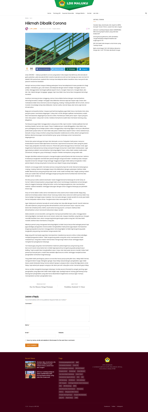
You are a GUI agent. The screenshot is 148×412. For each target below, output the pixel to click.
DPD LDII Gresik (80, 368)
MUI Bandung (67, 386)
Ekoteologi (72, 371)
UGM (76, 397)
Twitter (113, 406)
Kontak (89, 13)
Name (27, 325)
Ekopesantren (63, 371)
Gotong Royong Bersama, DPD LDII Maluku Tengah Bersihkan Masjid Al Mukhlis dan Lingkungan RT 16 (105, 38)
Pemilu (61, 391)
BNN (77, 362)
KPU (78, 377)
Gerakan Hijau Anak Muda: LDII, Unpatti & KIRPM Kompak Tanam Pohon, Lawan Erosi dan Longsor (46, 364)
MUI (60, 386)
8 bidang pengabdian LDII (66, 362)
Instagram (120, 406)
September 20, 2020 (45, 29)
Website (61, 332)
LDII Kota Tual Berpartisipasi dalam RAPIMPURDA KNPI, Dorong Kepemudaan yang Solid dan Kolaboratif (107, 32)
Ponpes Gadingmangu (65, 394)
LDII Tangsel (62, 383)
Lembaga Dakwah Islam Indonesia (78, 383)
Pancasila (80, 389)
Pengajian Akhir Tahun (71, 391)
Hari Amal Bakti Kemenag (66, 374)
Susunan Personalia (68, 13)
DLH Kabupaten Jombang (66, 368)
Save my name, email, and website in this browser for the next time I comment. (51, 340)
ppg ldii (61, 397)
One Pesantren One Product (67, 389)
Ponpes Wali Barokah (80, 394)
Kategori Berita (80, 13)
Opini (31, 18)
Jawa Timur (79, 374)
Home (49, 13)
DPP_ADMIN (33, 29)
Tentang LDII (56, 13)
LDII (82, 377)
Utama (58, 29)
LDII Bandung (63, 380)
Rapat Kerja (69, 397)
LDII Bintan (72, 380)
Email (27, 332)
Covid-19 (75, 365)
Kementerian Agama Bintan (67, 377)
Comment (29, 303)
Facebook (107, 406)
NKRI (74, 386)
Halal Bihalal (81, 371)
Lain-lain (95, 13)
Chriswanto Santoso (65, 365)
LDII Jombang (80, 380)
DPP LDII (36, 406)
